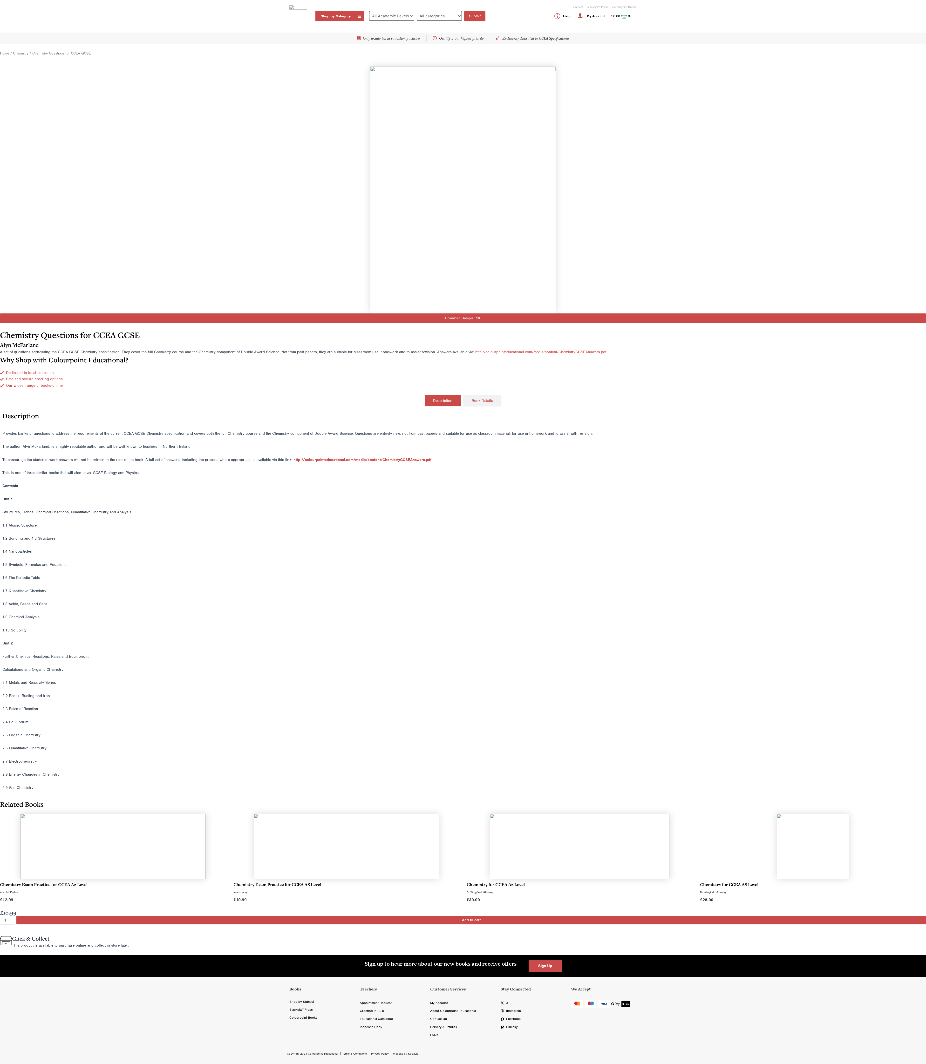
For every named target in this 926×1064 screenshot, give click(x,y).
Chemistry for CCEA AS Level (729, 884)
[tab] (443, 400)
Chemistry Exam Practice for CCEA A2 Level (44, 884)
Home (4, 53)
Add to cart (471, 920)
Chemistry (20, 53)
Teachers (577, 7)
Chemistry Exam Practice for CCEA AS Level (277, 884)
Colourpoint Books (624, 7)
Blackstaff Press (598, 7)
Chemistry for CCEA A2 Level (496, 884)
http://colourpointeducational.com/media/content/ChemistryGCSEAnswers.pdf (540, 352)
